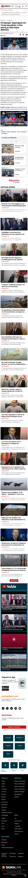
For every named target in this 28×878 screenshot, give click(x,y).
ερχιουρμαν (13, 131)
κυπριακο (3, 131)
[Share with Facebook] (20, 35)
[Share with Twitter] (23, 35)
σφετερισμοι (23, 131)
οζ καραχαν (4, 133)
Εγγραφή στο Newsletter (14, 727)
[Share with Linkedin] (26, 35)
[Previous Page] (11, 141)
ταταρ (18, 131)
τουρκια (8, 131)
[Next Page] (16, 141)
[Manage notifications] (25, 875)
